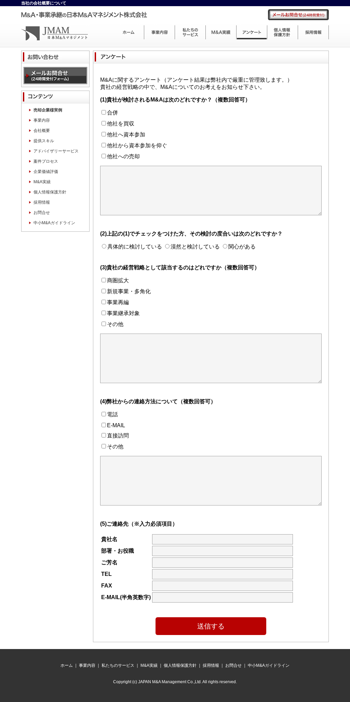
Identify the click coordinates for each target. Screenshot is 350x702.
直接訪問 (118, 435)
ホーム (128, 31)
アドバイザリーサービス (56, 151)
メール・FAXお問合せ (55, 77)
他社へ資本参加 (126, 134)
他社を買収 (120, 123)
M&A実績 (221, 31)
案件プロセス (45, 161)
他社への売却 (123, 156)
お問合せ (41, 212)
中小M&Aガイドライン (54, 222)
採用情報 (313, 31)
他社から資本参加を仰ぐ (137, 145)
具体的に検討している (134, 246)
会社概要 (41, 130)
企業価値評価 (45, 171)
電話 (112, 414)
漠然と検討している (195, 246)
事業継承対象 (123, 313)
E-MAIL (116, 425)
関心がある (242, 246)
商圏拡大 (118, 280)
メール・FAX (298, 14)
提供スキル (43, 140)
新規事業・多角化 (129, 291)
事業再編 (118, 302)
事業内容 (159, 31)
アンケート (252, 31)
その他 (115, 324)
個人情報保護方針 (282, 31)
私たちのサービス (190, 31)
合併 (112, 113)
